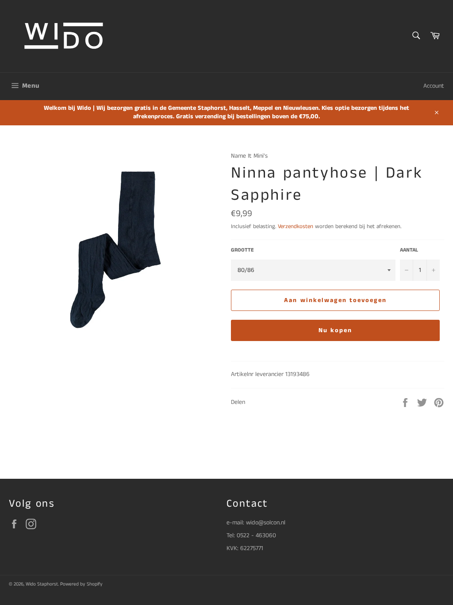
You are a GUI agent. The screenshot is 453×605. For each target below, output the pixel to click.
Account (433, 85)
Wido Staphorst (42, 584)
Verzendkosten (295, 226)
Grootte (242, 250)
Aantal (409, 250)
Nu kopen (336, 330)
